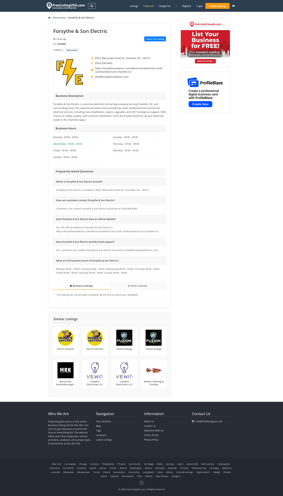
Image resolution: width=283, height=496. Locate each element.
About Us (149, 421)
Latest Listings (104, 439)
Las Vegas (214, 468)
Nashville (172, 468)
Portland (184, 468)
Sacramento (119, 472)
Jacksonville (192, 463)
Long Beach (148, 472)
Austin (180, 463)
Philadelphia (108, 463)
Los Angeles (70, 463)
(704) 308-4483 (103, 63)
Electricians (59, 17)
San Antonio (135, 463)
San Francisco (207, 463)
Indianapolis (224, 463)
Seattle (92, 468)
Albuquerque (83, 472)
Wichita (148, 476)
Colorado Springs (184, 472)
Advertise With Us (153, 430)
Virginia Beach (203, 472)
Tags (98, 430)
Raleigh (216, 472)
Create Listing (217, 6)
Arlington (175, 476)
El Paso (113, 468)
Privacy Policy (151, 439)
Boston (148, 468)
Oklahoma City (199, 468)
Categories (164, 6)
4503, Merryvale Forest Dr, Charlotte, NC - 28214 (122, 58)
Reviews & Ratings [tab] (82, 285)
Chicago (83, 463)
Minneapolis (128, 476)
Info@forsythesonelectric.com (112, 76)
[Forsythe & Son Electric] (69, 72)
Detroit (123, 468)
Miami (104, 476)
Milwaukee (68, 472)
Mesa (160, 472)
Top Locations (103, 421)
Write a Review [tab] (138, 285)
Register (186, 6)
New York (56, 463)
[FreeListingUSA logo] (65, 5)
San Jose (170, 463)
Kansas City (134, 472)
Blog (98, 425)
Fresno (106, 472)
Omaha (227, 472)
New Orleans (162, 476)
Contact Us (150, 425)
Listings (134, 6)
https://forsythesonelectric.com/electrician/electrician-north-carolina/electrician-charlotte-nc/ (129, 70)
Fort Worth (68, 468)
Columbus (55, 468)
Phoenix (121, 463)
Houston (94, 463)
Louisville (55, 472)
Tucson (96, 472)
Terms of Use (151, 435)
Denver (102, 468)
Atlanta (169, 472)
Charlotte (81, 468)
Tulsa (139, 476)
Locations (101, 435)
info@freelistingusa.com (209, 421)
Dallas (160, 463)
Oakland (114, 476)
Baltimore (227, 468)
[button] (233, 6)
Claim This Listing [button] (155, 38)
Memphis (160, 468)
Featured (148, 6)
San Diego (149, 463)
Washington (136, 468)
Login (200, 6)
